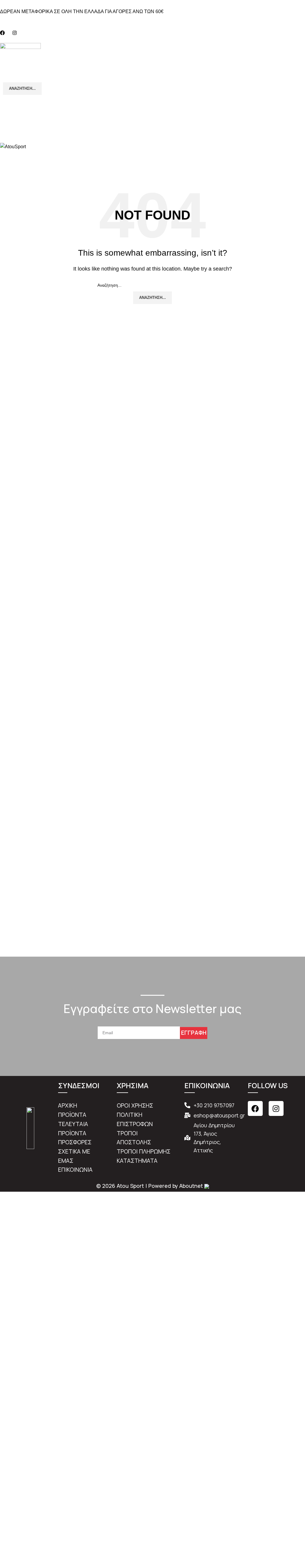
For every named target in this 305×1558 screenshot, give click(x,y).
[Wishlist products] (152, 113)
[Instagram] (276, 1108)
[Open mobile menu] (152, 137)
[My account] (152, 101)
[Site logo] (20, 55)
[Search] (152, 157)
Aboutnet (191, 1185)
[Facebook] (255, 1108)
